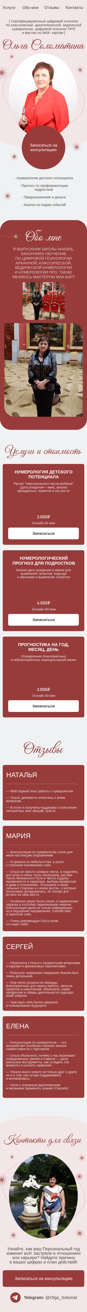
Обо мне (30, 7)
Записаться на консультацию (43, 147)
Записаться (43, 533)
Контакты (74, 7)
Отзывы (51, 7)
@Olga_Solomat (50, 1297)
